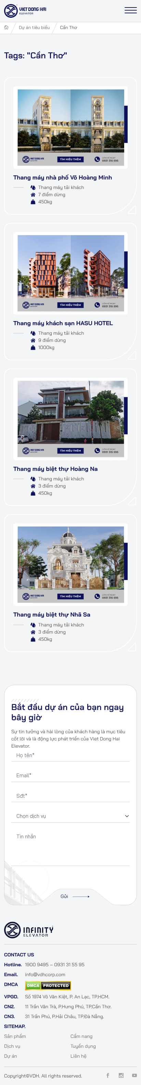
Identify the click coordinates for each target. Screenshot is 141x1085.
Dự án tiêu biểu (34, 27)
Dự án (10, 1056)
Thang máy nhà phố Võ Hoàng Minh (62, 177)
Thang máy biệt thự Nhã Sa (51, 614)
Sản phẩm (15, 1036)
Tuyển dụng (83, 1046)
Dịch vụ (12, 1046)
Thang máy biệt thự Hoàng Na (55, 469)
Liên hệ (78, 1056)
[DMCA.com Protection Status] (48, 985)
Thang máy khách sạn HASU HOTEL (63, 323)
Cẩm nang (81, 1036)
